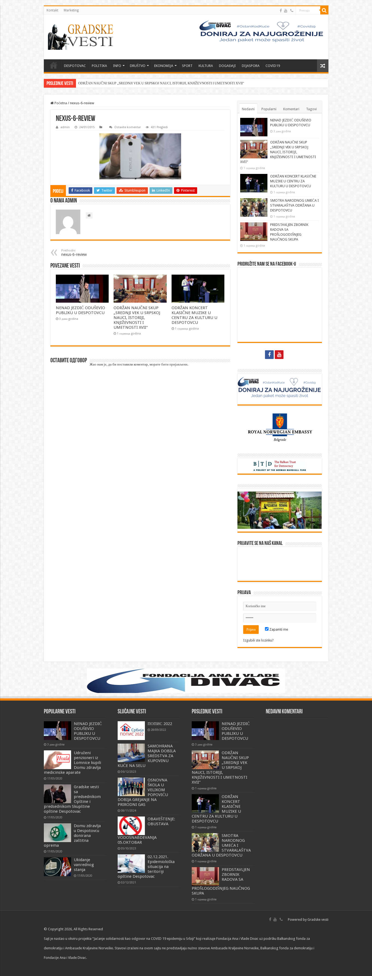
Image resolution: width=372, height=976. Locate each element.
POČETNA (54, 65)
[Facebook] (280, 10)
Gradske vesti (317, 919)
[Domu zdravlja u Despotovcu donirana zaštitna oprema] (57, 832)
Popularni (268, 109)
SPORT (187, 66)
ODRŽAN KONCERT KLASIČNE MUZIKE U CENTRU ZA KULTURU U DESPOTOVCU (194, 315)
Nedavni (248, 109)
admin (65, 127)
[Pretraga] (324, 10)
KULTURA (206, 66)
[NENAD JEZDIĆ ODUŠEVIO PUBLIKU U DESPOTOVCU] (57, 730)
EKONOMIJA (163, 66)
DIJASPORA (251, 66)
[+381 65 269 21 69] (292, 10)
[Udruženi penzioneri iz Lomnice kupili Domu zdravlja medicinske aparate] (57, 759)
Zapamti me (278, 629)
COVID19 (273, 66)
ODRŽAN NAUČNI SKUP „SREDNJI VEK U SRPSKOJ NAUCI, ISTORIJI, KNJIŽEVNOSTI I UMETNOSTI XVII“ (161, 83)
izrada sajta (73, 967)
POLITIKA (99, 66)
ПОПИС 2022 (160, 723)
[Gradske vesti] (82, 37)
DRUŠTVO (137, 66)
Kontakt (52, 10)
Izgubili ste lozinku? (258, 640)
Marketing (71, 10)
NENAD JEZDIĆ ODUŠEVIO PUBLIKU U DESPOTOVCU (80, 310)
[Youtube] (285, 10)
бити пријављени (174, 364)
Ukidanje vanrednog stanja (84, 864)
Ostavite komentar (127, 127)
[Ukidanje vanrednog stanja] (57, 866)
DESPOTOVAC (75, 66)
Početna (60, 103)
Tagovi (311, 109)
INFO (117, 66)
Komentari (291, 109)
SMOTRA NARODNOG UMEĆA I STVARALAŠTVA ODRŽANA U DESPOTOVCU (294, 205)
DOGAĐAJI (227, 66)
